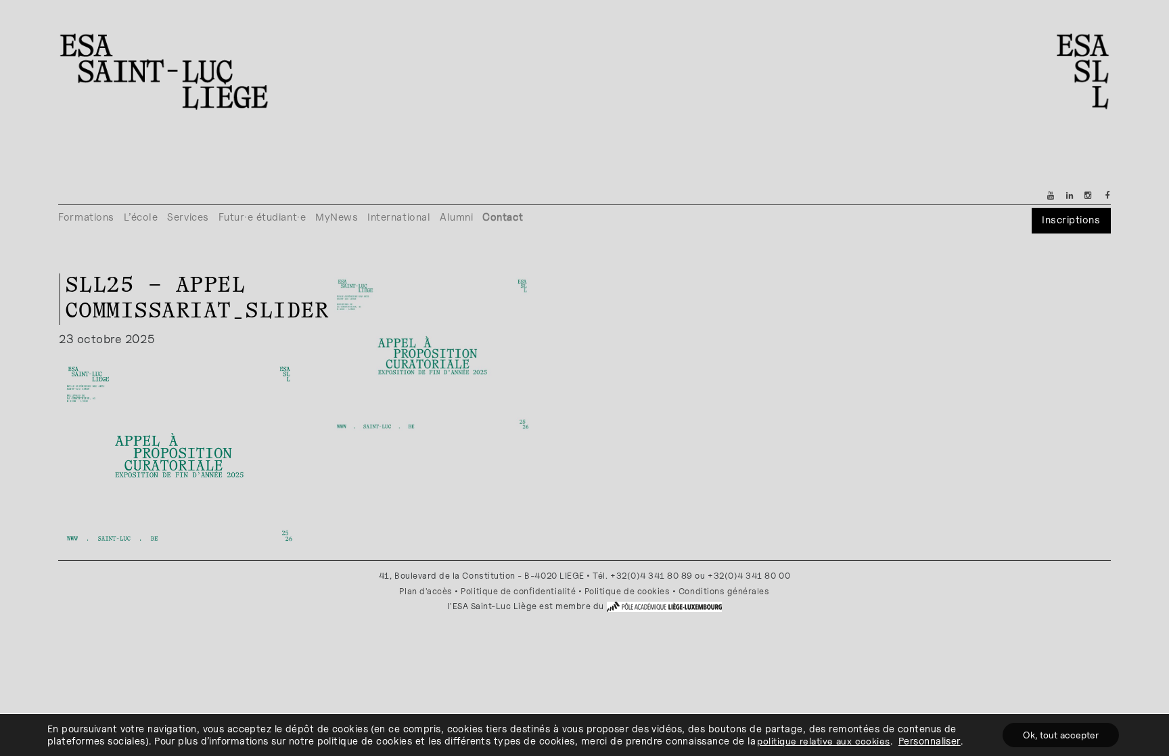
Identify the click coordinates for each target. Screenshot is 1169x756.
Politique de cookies (627, 591)
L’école (141, 216)
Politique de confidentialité (518, 591)
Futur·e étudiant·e (262, 216)
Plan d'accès (425, 591)
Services (187, 216)
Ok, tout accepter (1061, 734)
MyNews (336, 216)
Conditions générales (724, 591)
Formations (86, 216)
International (398, 216)
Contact (502, 216)
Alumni (456, 216)
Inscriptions (1071, 219)
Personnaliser (929, 741)
